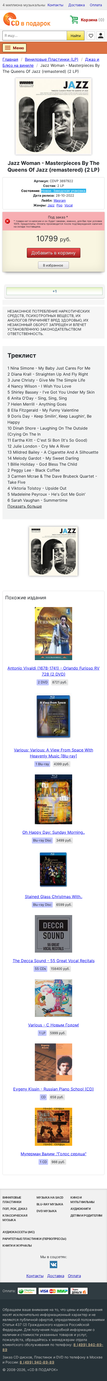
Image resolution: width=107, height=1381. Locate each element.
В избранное (53, 265)
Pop (59, 205)
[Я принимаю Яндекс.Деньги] (79, 1290)
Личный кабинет (101, 36)
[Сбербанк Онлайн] (27, 1290)
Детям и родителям (86, 1215)
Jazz (51, 205)
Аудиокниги (80, 1209)
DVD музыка (47, 1211)
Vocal (68, 205)
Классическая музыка (14, 1218)
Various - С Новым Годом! (53, 1024)
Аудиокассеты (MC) (18, 1232)
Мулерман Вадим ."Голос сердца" (53, 1153)
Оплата (96, 5)
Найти (76, 36)
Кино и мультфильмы (82, 1200)
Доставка (76, 5)
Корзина (93, 19)
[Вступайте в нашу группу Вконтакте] (53, 1264)
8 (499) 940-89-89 (37, 1362)
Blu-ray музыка (50, 1204)
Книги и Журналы (17, 1245)
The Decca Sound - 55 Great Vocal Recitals (54, 960)
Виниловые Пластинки (11, 1200)
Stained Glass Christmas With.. (53, 896)
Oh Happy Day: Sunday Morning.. (53, 832)
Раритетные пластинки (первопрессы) (34, 1239)
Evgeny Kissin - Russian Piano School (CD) (53, 1088)
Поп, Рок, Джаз (14, 1209)
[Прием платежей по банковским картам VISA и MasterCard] (53, 1290)
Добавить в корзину (53, 252)
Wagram (60, 200)
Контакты (55, 5)
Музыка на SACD (50, 1197)
